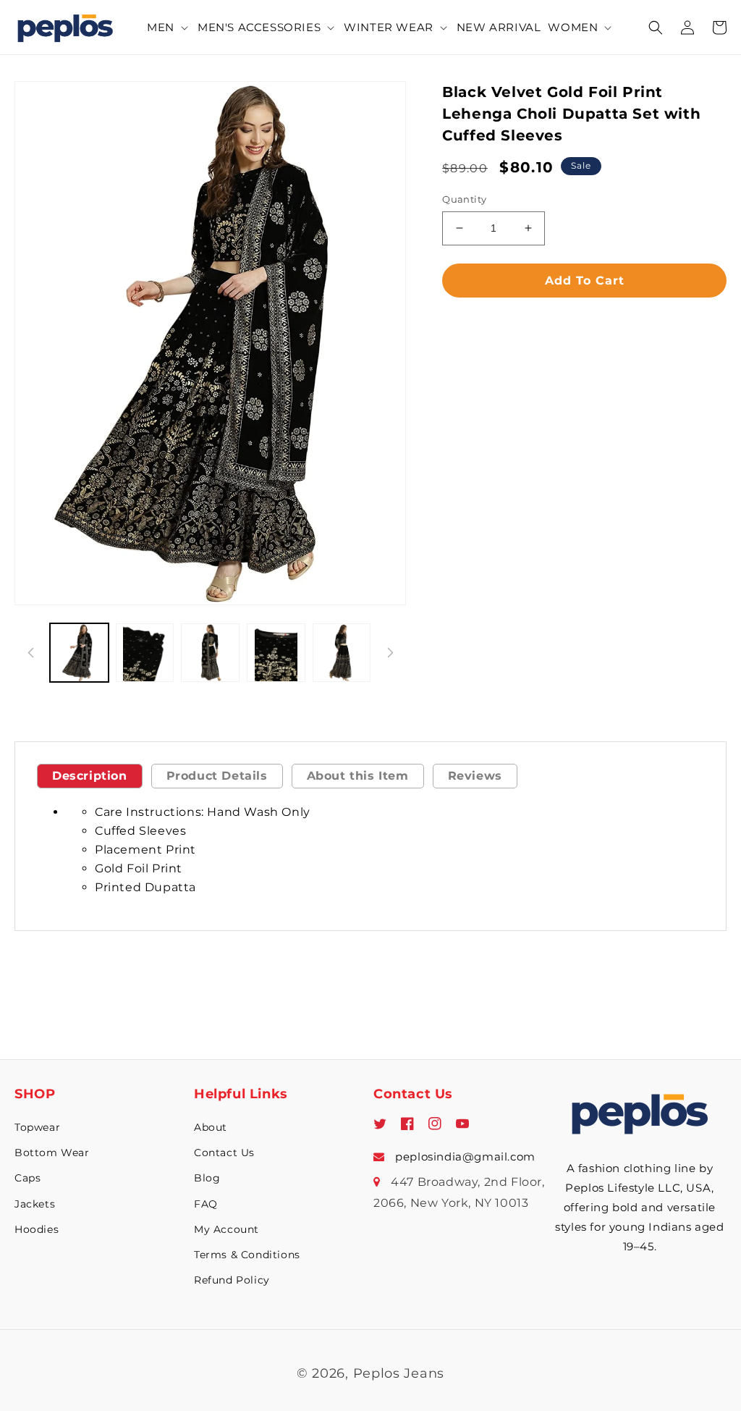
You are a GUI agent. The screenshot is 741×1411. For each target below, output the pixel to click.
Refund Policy (232, 1279)
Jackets (34, 1203)
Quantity (464, 199)
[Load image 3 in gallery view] (210, 652)
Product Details (217, 776)
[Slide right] (390, 652)
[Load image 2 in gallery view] (145, 652)
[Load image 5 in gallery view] (342, 652)
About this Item (358, 776)
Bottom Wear (52, 1152)
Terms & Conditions (247, 1254)
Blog (207, 1177)
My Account (226, 1229)
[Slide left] (30, 652)
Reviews (475, 776)
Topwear (37, 1127)
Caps (27, 1177)
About (210, 1127)
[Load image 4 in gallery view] (276, 652)
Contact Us (224, 1152)
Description (89, 776)
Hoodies (36, 1229)
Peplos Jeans (398, 1373)
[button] (168, 27)
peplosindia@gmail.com (463, 1156)
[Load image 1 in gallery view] (79, 652)
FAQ (206, 1203)
